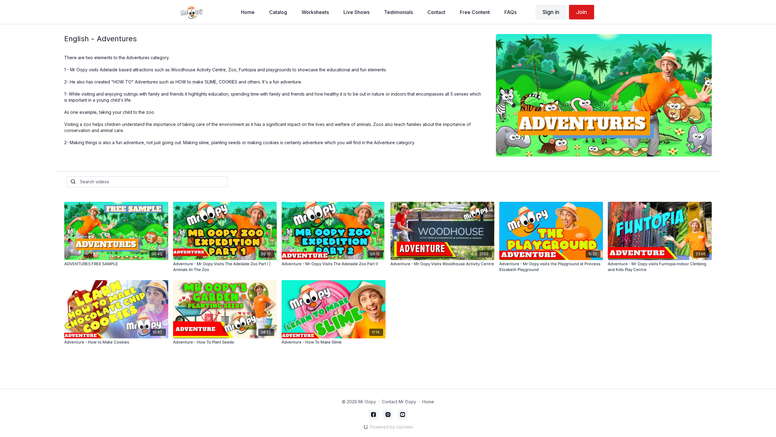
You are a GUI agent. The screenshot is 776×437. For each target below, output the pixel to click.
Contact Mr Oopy (399, 401)
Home (428, 401)
